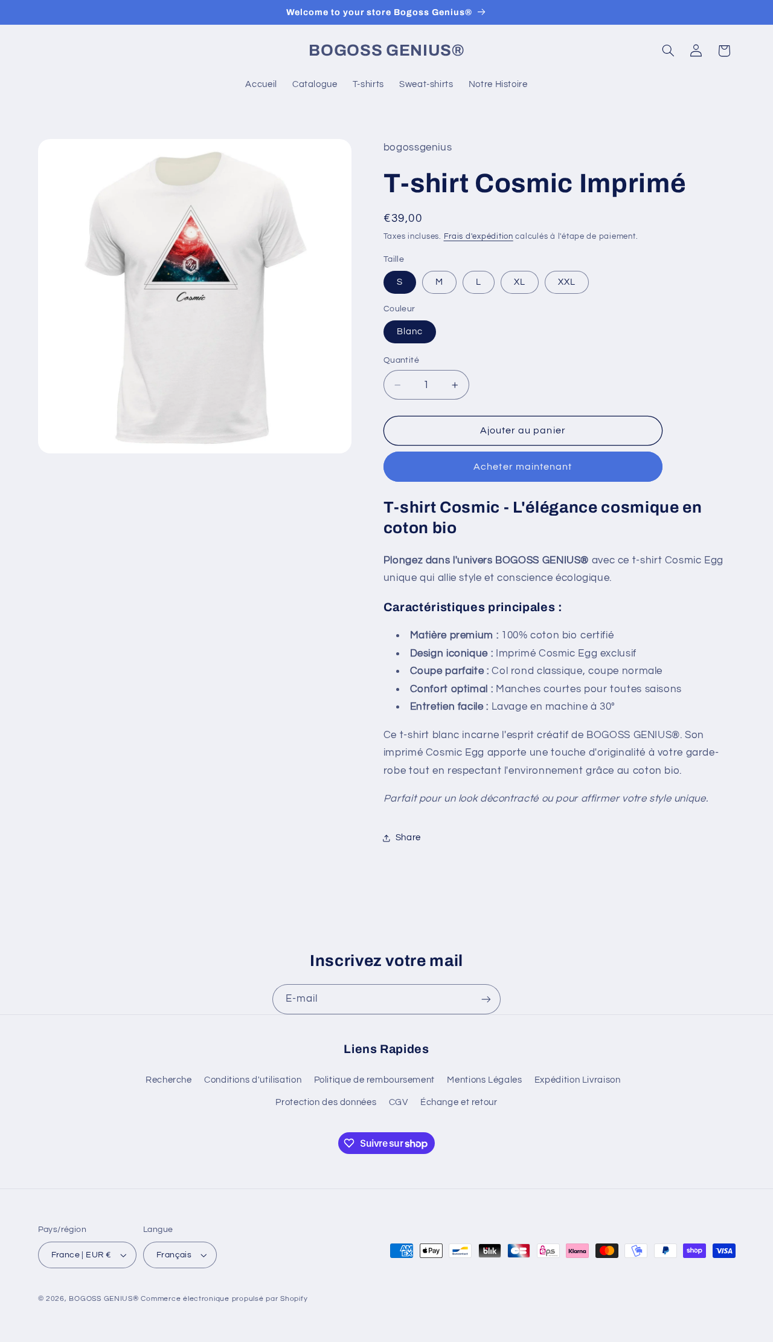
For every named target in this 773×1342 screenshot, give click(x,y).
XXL (567, 282)
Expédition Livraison (577, 1079)
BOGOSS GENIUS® (103, 1298)
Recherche (169, 1079)
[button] (668, 51)
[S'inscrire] (486, 999)
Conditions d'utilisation (252, 1079)
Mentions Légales (484, 1079)
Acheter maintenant (522, 467)
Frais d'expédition (478, 237)
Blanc (410, 331)
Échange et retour (459, 1102)
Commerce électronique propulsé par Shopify (224, 1298)
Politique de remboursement (374, 1079)
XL (519, 282)
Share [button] (408, 838)
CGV (398, 1102)
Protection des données (325, 1102)
